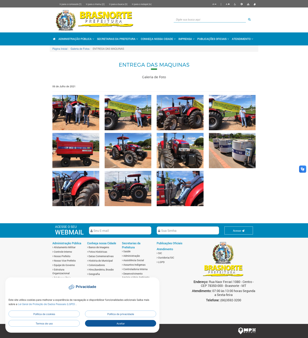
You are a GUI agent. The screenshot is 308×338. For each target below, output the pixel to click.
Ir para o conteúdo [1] (70, 4)
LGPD (161, 262)
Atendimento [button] (241, 39)
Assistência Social (133, 260)
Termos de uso (44, 323)
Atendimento (165, 249)
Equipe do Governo (64, 265)
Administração (131, 255)
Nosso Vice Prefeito (64, 260)
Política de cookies (44, 314)
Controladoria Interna (135, 269)
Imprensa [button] (185, 39)
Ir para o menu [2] (95, 4)
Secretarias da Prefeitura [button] (116, 39)
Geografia (94, 274)
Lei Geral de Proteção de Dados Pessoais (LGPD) (47, 304)
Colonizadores (96, 265)
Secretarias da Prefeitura (131, 245)
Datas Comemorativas (101, 256)
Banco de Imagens (98, 247)
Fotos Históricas (97, 251)
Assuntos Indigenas (134, 264)
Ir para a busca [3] (118, 4)
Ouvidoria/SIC (166, 257)
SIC (160, 253)
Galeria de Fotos (80, 48)
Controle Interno (62, 251)
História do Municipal (100, 260)
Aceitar (121, 323)
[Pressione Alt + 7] (248, 4)
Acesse (237, 230)
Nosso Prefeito (61, 256)
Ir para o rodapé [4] (142, 4)
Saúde (126, 251)
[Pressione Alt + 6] (241, 4)
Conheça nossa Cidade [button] (157, 39)
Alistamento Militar (64, 247)
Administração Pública (66, 243)
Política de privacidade (120, 314)
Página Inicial (59, 48)
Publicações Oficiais (212, 39)
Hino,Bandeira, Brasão (101, 269)
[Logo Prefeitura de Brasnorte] (94, 20)
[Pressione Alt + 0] (255, 4)
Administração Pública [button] (75, 39)
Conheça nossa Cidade (101, 243)
